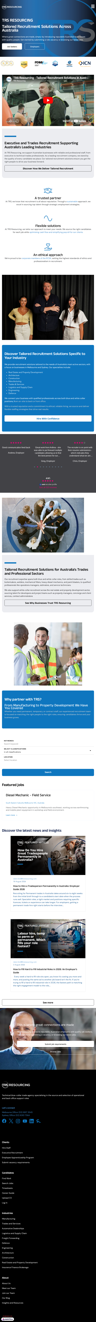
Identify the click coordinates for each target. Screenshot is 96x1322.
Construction (14, 379)
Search (48, 772)
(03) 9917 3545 (26, 1112)
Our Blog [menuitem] (6, 1298)
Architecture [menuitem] (8, 1253)
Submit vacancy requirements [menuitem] (16, 1163)
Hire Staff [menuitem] (6, 1148)
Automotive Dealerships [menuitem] (13, 1229)
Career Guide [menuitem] (8, 1193)
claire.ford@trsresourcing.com (25, 879)
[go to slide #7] (55, 466)
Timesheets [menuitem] (7, 1188)
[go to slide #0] (34, 466)
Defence (12, 393)
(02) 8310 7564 (23, 1115)
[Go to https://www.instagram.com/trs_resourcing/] (18, 1121)
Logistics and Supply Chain (20, 388)
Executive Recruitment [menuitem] (12, 1153)
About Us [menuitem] (6, 1284)
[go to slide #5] (49, 466)
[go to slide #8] (58, 466)
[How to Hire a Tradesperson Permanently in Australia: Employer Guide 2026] (48, 855)
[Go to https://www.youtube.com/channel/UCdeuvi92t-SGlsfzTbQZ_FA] (25, 1120)
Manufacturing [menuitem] (8, 1219)
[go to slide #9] (61, 466)
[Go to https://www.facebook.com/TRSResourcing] (4, 1121)
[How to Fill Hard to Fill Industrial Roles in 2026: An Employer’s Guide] (48, 938)
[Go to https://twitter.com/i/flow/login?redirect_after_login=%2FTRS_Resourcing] (11, 1121)
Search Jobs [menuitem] (7, 1183)
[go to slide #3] (43, 466)
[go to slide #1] (37, 466)
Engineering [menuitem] (7, 1248)
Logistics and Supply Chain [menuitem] (14, 1234)
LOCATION (8, 757)
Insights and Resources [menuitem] (12, 1303)
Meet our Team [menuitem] (9, 1288)
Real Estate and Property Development (25, 373)
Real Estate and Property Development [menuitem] (20, 1263)
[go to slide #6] (52, 466)
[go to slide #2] (40, 466)
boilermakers (10, 582)
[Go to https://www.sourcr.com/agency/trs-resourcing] (38, 1121)
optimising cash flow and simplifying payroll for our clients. (56, 232)
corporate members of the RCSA (36, 258)
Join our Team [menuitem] (8, 1293)
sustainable (72, 201)
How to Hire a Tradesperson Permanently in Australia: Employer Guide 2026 (46, 888)
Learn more (11, 815)
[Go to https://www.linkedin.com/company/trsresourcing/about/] (32, 1121)
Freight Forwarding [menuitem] (10, 1238)
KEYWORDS (9, 741)
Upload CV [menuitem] (7, 1198)
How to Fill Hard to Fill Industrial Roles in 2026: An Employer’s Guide (45, 971)
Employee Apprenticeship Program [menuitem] (18, 1158)
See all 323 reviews (48, 487)
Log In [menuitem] (4, 1203)
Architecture (13, 376)
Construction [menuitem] (8, 1258)
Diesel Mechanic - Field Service (28, 796)
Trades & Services (16, 385)
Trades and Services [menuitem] (11, 1224)
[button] (48, 168)
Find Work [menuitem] (6, 1179)
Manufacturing (14, 382)
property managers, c (64, 593)
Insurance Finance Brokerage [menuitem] (15, 1268)
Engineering (13, 390)
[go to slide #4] (46, 466)
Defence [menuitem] (6, 1243)
